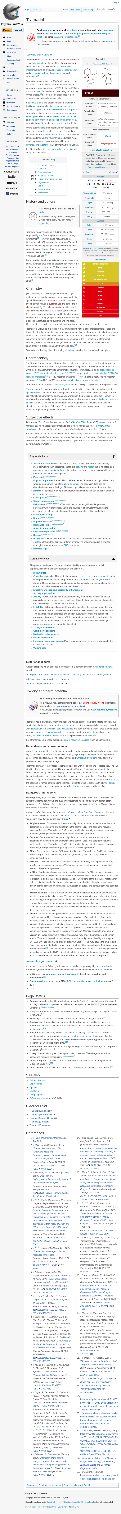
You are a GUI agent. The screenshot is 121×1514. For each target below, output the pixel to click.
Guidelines (10, 103)
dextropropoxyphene (81, 1036)
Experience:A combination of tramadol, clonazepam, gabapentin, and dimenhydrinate (70, 674)
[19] (48, 548)
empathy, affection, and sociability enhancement (53, 120)
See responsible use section (100, 167)
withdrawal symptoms (86, 758)
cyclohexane (55, 304)
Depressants (36, 1084)
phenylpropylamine (69, 63)
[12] (37, 373)
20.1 (88, 1353)
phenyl (29, 307)
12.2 (44, 1430)
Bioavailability (89, 193)
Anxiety (37, 597)
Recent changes (13, 106)
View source (75, 9)
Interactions (100, 259)
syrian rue (50, 974)
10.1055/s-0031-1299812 (56, 1165)
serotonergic (63, 123)
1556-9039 (46, 1292)
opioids (41, 128)
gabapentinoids (85, 33)
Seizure (37, 535)
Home (8, 38)
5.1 (39, 1247)
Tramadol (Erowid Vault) (41, 1114)
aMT (100, 315)
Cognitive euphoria (43, 576)
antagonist (94, 380)
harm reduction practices (63, 149)
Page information (12, 161)
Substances (11, 41)
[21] (44, 977)
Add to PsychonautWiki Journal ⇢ (100, 64)
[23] (104, 1018)
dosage (99, 248)
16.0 (84, 1202)
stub (41, 212)
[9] (32, 280)
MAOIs (100, 303)
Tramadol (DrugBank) (40, 1122)
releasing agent (56, 373)
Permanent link (12, 158)
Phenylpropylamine (108, 144)
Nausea (37, 518)
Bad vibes (10, 134)
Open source (11, 110)
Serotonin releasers (40, 981)
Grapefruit (100, 307)
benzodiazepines (54, 33)
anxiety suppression (35, 109)
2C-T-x (100, 284)
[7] (45, 255)
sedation (59, 106)
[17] (100, 379)
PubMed (99, 812)
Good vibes (11, 127)
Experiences (11, 45)
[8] (54, 266)
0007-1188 (46, 1475)
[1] (79, 36)
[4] (38, 76)
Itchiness (38, 491)
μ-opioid (57, 70)
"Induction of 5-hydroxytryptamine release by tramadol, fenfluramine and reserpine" (52, 1179)
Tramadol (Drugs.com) (40, 1125)
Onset (89, 230)
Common (89, 207)
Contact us (11, 99)
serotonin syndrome (54, 134)
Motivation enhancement (46, 634)
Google (71, 812)
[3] (36, 76)
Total (89, 225)
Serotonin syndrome (39, 961)
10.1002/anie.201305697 (50, 1358)
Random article (12, 79)
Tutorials (9, 68)
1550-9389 (94, 1350)
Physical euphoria (42, 480)
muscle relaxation (55, 109)
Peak (89, 239)
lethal (100, 725)
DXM (100, 292)
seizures (92, 735)
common (108, 41)
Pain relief (38, 477)
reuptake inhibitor (40, 73)
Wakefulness (39, 648)
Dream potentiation (43, 637)
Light (89, 203)
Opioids (33, 1087)
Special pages (12, 152)
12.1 (40, 1430)
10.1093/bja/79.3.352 (101, 1165)
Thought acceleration (44, 627)
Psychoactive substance (50, 1485)
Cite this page (12, 164)
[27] (51, 1063)
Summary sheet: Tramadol (39, 55)
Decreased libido (42, 525)
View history (88, 9)
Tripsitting (10, 64)
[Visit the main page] (12, 13)
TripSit (65, 819)
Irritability (38, 607)
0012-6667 (55, 1406)
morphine (30, 70)
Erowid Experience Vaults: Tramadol (47, 683)
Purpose (88, 93)
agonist (73, 70)
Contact (18, 30)
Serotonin (34, 1091)
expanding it (45, 223)
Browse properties (12, 167)
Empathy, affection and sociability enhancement (57, 590)
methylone (98, 981)
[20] (82, 941)
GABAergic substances (65, 37)
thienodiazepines (103, 33)
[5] (41, 94)
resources (97, 250)
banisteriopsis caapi (67, 974)
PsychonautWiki (102, 426)
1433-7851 (46, 1361)
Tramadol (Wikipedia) (40, 1111)
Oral (87, 172)
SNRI (66, 545)
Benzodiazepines (100, 264)
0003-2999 (103, 1199)
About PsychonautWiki (47, 1507)
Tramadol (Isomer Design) (42, 1118)
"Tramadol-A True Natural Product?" (50, 1375)
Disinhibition (39, 573)
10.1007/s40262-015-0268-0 (52, 1310)
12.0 (36, 1430)
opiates (73, 30)
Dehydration (39, 504)
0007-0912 (94, 1169)
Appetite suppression (44, 528)
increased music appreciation (64, 116)
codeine (62, 66)
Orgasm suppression (44, 531)
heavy (40, 44)
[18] (103, 379)
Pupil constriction (42, 521)
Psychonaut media (13, 49)
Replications (11, 53)
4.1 (39, 1199)
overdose (47, 30)
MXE (100, 268)
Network (10, 123)
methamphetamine (82, 981)
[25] (66, 1042)
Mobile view (74, 1507)
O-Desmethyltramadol (63, 384)
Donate (6, 30)
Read (65, 9)
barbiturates (70, 33)
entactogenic (32, 116)
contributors (31, 429)
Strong (89, 212)
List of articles (11, 75)
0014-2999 (51, 1196)
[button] (113, 172)
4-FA (69, 981)
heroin (91, 467)
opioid (40, 63)
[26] (86, 1053)
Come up (89, 234)
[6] (63, 130)
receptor (66, 70)
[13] (71, 373)
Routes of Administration (100, 150)
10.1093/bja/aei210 (105, 1371)
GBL (100, 300)
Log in (116, 3)
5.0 (36, 1247)
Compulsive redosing (44, 631)
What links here (12, 147)
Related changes (12, 149)
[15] (46, 376)
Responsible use (38, 1080)
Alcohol (100, 272)
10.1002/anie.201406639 (50, 1385)
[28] (111, 1067)
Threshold (89, 198)
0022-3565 (94, 1271)
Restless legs (40, 549)
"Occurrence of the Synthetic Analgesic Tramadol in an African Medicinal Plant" (52, 1344)
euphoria (73, 109)
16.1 (88, 1202)
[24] (44, 1028)
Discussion (36, 9)
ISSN (35, 1169)
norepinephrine (58, 73)
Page (27, 9)
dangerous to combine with (49, 732)
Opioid (108, 136)
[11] (35, 373)
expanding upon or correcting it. (71, 706)
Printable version (12, 155)
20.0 (84, 1353)
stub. (87, 698)
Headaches (39, 538)
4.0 (36, 1199)
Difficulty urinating (43, 514)
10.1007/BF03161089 (56, 1289)
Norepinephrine (37, 1094)
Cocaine (100, 288)
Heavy (89, 217)
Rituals (9, 56)
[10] (75, 345)
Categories (32, 1485)
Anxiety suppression (44, 593)
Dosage (100, 176)
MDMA (100, 311)
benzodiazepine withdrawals (46, 735)
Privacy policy (30, 1507)
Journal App (11, 83)
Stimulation (51, 463)
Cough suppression (43, 501)
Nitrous (100, 276)
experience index (104, 667)
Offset (89, 244)
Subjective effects (34, 103)
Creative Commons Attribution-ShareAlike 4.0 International (70, 1502)
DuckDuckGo (85, 812)
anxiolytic (30, 403)
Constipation (40, 497)
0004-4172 (46, 1169)
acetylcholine (73, 380)
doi (39, 1165)
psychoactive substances (38, 145)
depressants (109, 30)
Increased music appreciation (48, 641)
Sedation (37, 463)
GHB (100, 296)
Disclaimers (62, 1507)
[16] (77, 376)
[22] (42, 1014)
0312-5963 (46, 1313)
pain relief (68, 106)
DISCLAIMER (87, 248)
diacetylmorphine (101, 579)
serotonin (30, 77)
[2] (111, 193)
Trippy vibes (11, 130)
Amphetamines (100, 280)
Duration (100, 221)
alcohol (40, 37)
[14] (73, 373)
